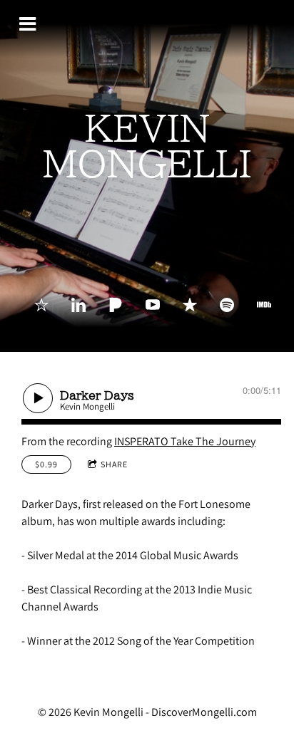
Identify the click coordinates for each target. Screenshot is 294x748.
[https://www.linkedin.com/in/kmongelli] (78, 305)
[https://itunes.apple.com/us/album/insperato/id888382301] (190, 305)
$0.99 (46, 464)
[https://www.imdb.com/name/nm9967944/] (264, 305)
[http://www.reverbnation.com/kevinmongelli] (41, 305)
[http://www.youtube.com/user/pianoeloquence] (153, 305)
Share (114, 464)
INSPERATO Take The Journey (184, 441)
